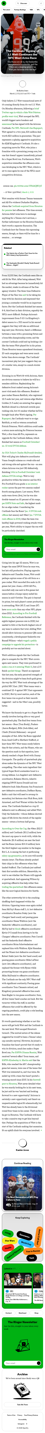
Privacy (19, 1415)
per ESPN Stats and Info (13, 503)
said (24, 295)
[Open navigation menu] (41, 3)
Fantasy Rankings (20, 10)
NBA (31, 10)
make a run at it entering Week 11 (17, 667)
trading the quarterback (12, 887)
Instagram (21, 1424)
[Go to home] (3, 3)
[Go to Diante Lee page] (9, 1205)
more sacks (12, 609)
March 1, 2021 (28, 192)
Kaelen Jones (23, 91)
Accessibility (22, 1419)
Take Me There (22, 1405)
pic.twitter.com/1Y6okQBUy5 (28, 186)
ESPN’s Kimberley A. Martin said (17, 1060)
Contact (9, 1313)
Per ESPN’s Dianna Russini (24, 1052)
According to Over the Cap (14, 828)
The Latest (6, 10)
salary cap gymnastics (11, 855)
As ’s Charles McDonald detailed (22, 452)
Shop (36, 1313)
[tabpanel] (22, 259)
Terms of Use (11, 1415)
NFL (38, 10)
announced (7, 124)
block (17, 929)
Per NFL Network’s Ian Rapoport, (27, 128)
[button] (22, 3)
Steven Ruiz (18, 1204)
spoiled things (14, 670)
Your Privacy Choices (31, 1415)
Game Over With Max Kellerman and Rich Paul (17, 1299)
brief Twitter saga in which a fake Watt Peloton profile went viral (21, 112)
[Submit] (38, 549)
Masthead (22, 1313)
